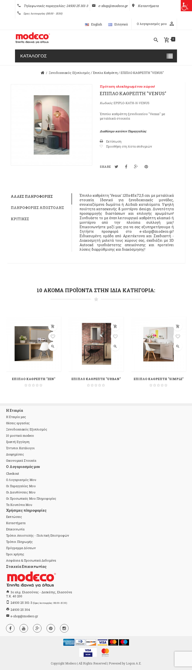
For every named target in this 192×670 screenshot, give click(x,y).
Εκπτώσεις (14, 517)
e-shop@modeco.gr (24, 616)
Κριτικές (20, 219)
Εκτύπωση (114, 141)
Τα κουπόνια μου (19, 505)
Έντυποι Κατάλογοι (20, 448)
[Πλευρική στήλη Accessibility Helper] (186, 5)
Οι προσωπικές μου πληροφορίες (31, 498)
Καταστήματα (16, 523)
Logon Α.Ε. (134, 663)
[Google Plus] (37, 628)
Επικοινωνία (15, 529)
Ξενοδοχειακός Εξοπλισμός (26, 429)
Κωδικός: (106, 103)
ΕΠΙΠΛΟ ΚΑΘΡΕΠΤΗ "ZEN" (33, 379)
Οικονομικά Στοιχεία (21, 460)
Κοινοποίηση (126, 166)
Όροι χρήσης (15, 554)
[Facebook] (10, 628)
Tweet (116, 166)
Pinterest (146, 166)
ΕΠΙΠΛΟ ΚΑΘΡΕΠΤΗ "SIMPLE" (159, 379)
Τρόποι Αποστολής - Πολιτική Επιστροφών (37, 535)
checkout (12, 473)
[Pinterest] (50, 628)
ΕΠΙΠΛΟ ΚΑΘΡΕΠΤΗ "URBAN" (96, 379)
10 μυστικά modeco (20, 436)
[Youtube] (24, 628)
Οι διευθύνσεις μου (21, 492)
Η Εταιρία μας (16, 417)
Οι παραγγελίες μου (21, 486)
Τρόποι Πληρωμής (19, 542)
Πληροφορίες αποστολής (37, 207)
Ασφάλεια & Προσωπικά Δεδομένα (31, 560)
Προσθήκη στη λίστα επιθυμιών (129, 146)
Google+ (136, 166)
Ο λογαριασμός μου (21, 480)
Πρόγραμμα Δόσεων (21, 548)
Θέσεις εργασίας (18, 423)
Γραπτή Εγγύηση (18, 442)
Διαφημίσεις (15, 454)
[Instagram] (64, 628)
